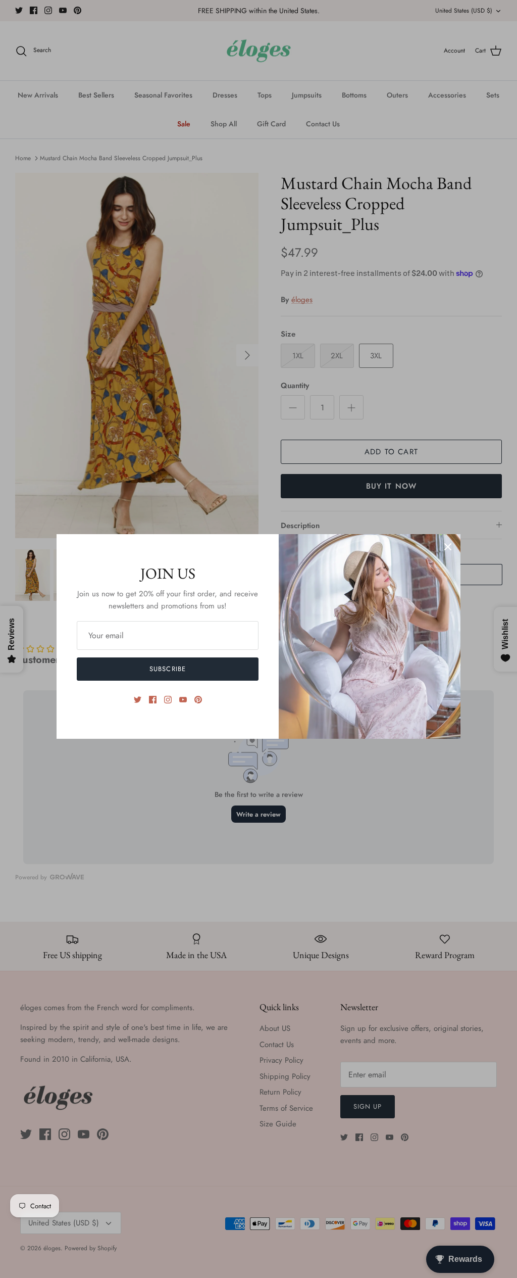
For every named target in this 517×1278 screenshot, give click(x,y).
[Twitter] (137, 699)
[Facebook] (153, 699)
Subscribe (167, 669)
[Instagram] (168, 699)
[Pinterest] (198, 699)
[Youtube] (183, 699)
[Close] (448, 547)
